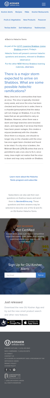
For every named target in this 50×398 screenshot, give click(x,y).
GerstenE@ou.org (24, 201)
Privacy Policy (10, 363)
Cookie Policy (10, 366)
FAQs (27, 12)
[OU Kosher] (25, 343)
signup (40, 275)
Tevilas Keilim (10, 28)
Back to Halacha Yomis (16, 39)
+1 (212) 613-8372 (24, 351)
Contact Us (9, 356)
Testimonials (39, 28)
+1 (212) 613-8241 (24, 348)
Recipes (18, 12)
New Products (29, 20)
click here (29, 67)
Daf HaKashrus (25, 28)
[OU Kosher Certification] (12, 4)
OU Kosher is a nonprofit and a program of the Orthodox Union (24, 360)
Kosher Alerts (7, 12)
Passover (42, 20)
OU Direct (8, 354)
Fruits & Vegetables (12, 20)
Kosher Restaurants (40, 12)
